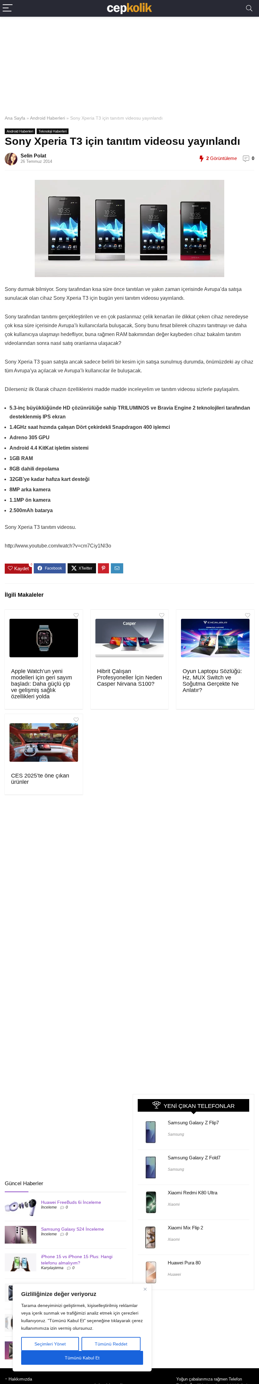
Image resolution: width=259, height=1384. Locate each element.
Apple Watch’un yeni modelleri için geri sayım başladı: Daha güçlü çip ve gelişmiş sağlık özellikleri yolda (41, 684)
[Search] (249, 8)
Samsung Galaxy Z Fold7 (194, 1157)
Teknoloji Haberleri (53, 131)
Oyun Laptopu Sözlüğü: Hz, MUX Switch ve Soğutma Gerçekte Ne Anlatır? (212, 680)
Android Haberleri (47, 118)
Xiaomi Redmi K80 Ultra (192, 1192)
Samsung (176, 1134)
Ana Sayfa (15, 118)
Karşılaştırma (52, 1268)
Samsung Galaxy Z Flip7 (193, 1122)
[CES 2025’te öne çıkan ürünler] (43, 742)
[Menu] (7, 8)
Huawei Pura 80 (184, 1262)
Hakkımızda (20, 1378)
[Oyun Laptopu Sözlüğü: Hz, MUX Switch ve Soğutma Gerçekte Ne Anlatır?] (215, 638)
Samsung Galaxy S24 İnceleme (72, 1229)
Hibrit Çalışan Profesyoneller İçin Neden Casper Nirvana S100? (129, 677)
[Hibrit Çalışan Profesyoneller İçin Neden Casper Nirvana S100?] (129, 638)
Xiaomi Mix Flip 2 (185, 1227)
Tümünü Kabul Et (82, 1357)
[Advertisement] (129, 64)
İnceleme (49, 1207)
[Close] (145, 1289)
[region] (82, 1327)
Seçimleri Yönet (50, 1343)
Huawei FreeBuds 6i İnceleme (71, 1202)
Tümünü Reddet (111, 1343)
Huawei (174, 1274)
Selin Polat (33, 155)
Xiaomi (174, 1204)
